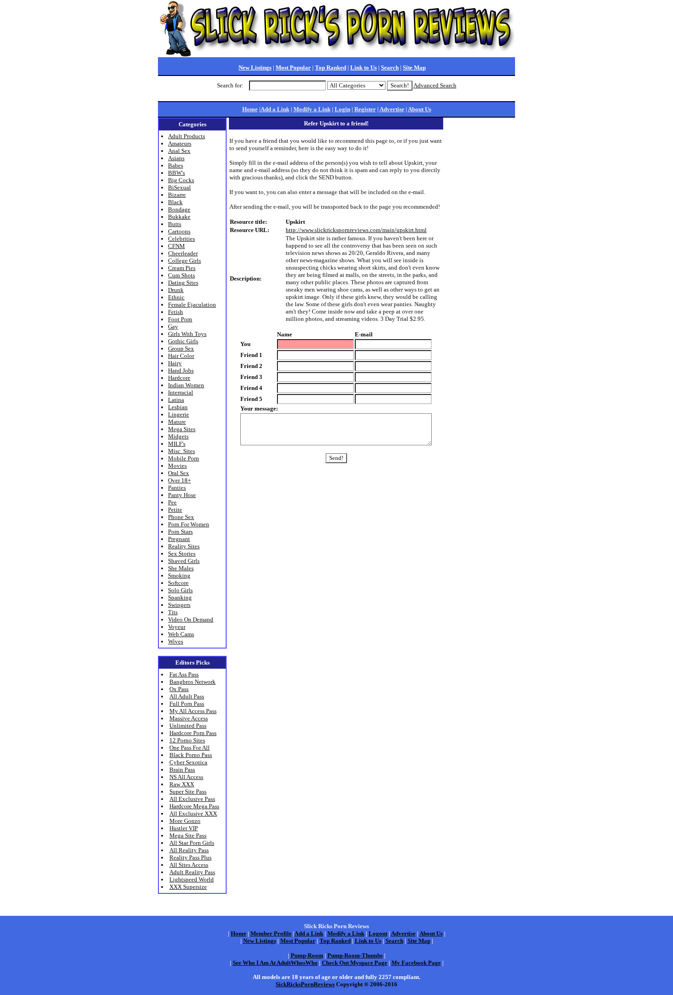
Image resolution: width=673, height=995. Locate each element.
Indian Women (186, 385)
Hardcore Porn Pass (193, 733)
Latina (176, 399)
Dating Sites (183, 282)
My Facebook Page (416, 962)
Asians (176, 158)
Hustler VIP (183, 828)
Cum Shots (181, 275)
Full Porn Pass (186, 703)
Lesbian (178, 407)
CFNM (176, 246)
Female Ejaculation (192, 304)
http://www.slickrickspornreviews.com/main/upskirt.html (356, 230)
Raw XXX (181, 784)
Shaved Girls (184, 560)
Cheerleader (183, 253)
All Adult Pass (186, 696)
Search (390, 67)
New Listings (255, 67)
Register (365, 109)
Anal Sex (179, 150)
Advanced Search (434, 85)
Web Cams (181, 634)
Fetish (175, 311)
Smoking (179, 575)
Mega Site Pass (187, 835)
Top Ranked (330, 67)
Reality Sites (184, 546)
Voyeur (176, 626)
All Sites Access (188, 864)
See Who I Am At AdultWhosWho (275, 962)
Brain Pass (182, 769)
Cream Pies (181, 268)
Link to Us (363, 67)
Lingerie (178, 414)
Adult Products (186, 136)
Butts (174, 224)
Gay (173, 326)
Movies (177, 465)
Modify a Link (312, 109)
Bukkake (179, 216)
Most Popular (293, 67)
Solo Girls (180, 590)
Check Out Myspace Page (354, 962)
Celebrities (181, 238)
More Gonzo (185, 820)
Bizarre (177, 194)
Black (175, 202)
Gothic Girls (183, 341)
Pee (172, 502)
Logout (378, 933)
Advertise (392, 109)
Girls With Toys (187, 333)
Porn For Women (188, 524)
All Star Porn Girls (191, 842)
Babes (175, 165)
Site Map (414, 67)
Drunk (176, 290)
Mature (177, 421)
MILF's (176, 443)
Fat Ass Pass (184, 674)
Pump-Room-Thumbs (355, 955)
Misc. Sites (181, 451)
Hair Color (181, 355)
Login (342, 109)
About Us (419, 109)
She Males (181, 568)
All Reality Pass (189, 850)
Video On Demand (190, 619)
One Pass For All (189, 747)
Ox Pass (179, 689)
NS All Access (186, 776)
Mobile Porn (183, 458)
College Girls (184, 260)
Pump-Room (307, 955)
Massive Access (188, 718)
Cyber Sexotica (188, 762)
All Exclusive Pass (192, 798)
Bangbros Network (192, 681)
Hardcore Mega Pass (194, 806)
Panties (177, 487)
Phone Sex (181, 517)
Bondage (179, 209)
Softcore (178, 582)
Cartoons (179, 231)
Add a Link (275, 109)
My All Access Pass (193, 711)
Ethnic (176, 297)
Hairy (175, 363)
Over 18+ (179, 480)
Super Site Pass (187, 791)
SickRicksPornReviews (305, 984)
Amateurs (179, 143)
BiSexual (179, 187)
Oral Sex (178, 473)
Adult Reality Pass (192, 872)
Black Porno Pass (190, 755)
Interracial (180, 392)
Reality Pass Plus (190, 857)
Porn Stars (180, 531)
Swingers (179, 604)
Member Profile (271, 933)
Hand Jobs (181, 370)
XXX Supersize (188, 886)
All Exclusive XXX (193, 813)
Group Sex (181, 348)
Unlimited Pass (187, 725)
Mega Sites (181, 429)
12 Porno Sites (187, 740)
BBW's (176, 172)
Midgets (178, 436)
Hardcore (179, 377)
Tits (173, 612)
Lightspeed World (191, 879)
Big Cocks (181, 180)
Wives (175, 641)
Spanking (180, 597)
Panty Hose (182, 495)
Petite (175, 509)
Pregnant (179, 538)
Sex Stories (181, 553)
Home (250, 109)
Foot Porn (180, 319)
